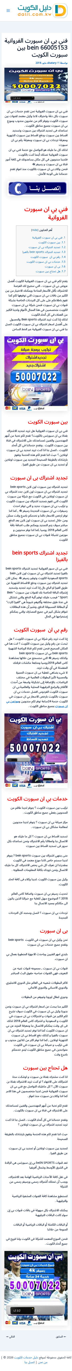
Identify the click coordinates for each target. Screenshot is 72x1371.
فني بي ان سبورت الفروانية (48, 237)
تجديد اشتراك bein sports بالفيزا (43, 252)
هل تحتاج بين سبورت (50, 271)
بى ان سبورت (55, 266)
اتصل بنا (30, 1362)
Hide (35, 230)
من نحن (42, 1362)
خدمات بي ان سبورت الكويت (46, 262)
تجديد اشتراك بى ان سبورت (47, 247)
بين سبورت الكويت (51, 242)
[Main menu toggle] (8, 10)
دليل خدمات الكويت (26, 1357)
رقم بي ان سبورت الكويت (48, 257)
